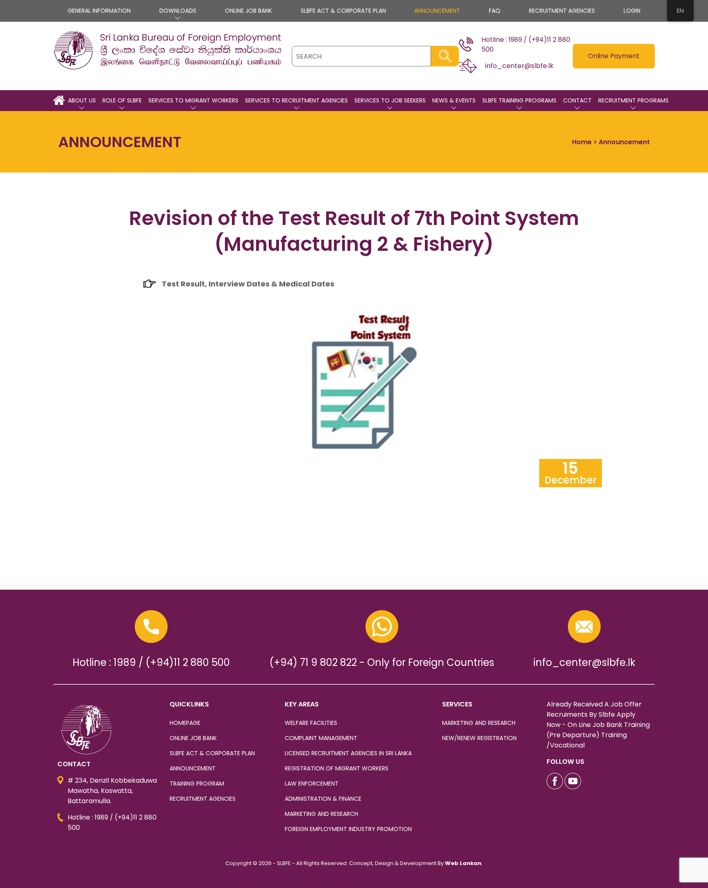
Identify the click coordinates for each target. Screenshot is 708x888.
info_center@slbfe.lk (584, 662)
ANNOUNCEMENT (437, 11)
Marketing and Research (321, 814)
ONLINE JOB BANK (248, 11)
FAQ (494, 11)
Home (582, 142)
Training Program (197, 783)
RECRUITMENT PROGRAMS (633, 100)
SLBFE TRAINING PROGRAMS (519, 100)
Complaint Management (321, 738)
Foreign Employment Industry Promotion (348, 829)
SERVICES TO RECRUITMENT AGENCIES (296, 100)
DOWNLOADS (177, 11)
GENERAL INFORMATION (99, 11)
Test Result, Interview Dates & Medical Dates (248, 284)
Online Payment (614, 56)
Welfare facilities (311, 723)
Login (632, 11)
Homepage (185, 723)
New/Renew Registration (479, 738)
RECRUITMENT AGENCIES (562, 11)
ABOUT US (82, 100)
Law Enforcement (311, 783)
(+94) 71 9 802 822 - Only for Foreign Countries (381, 662)
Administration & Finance (323, 799)
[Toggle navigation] (61, 76)
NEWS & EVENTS (454, 100)
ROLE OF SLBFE (122, 100)
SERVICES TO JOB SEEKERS (390, 100)
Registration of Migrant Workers (336, 768)
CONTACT (577, 100)
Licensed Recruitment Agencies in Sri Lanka (348, 753)
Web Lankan (463, 863)
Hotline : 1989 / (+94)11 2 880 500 (151, 662)
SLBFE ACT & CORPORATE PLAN (343, 11)
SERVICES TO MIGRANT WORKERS (193, 100)
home (59, 100)
